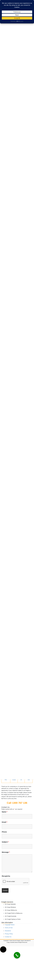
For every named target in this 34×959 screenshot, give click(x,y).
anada (14, 779)
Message (6, 852)
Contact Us (8, 936)
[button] (3, 949)
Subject (5, 842)
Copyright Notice (10, 924)
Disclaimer (8, 930)
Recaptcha (6, 876)
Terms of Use (9, 927)
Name (4, 812)
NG (6, 779)
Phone (4, 832)
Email (4, 822)
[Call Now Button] (17, 955)
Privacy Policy (9, 933)
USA (29, 779)
